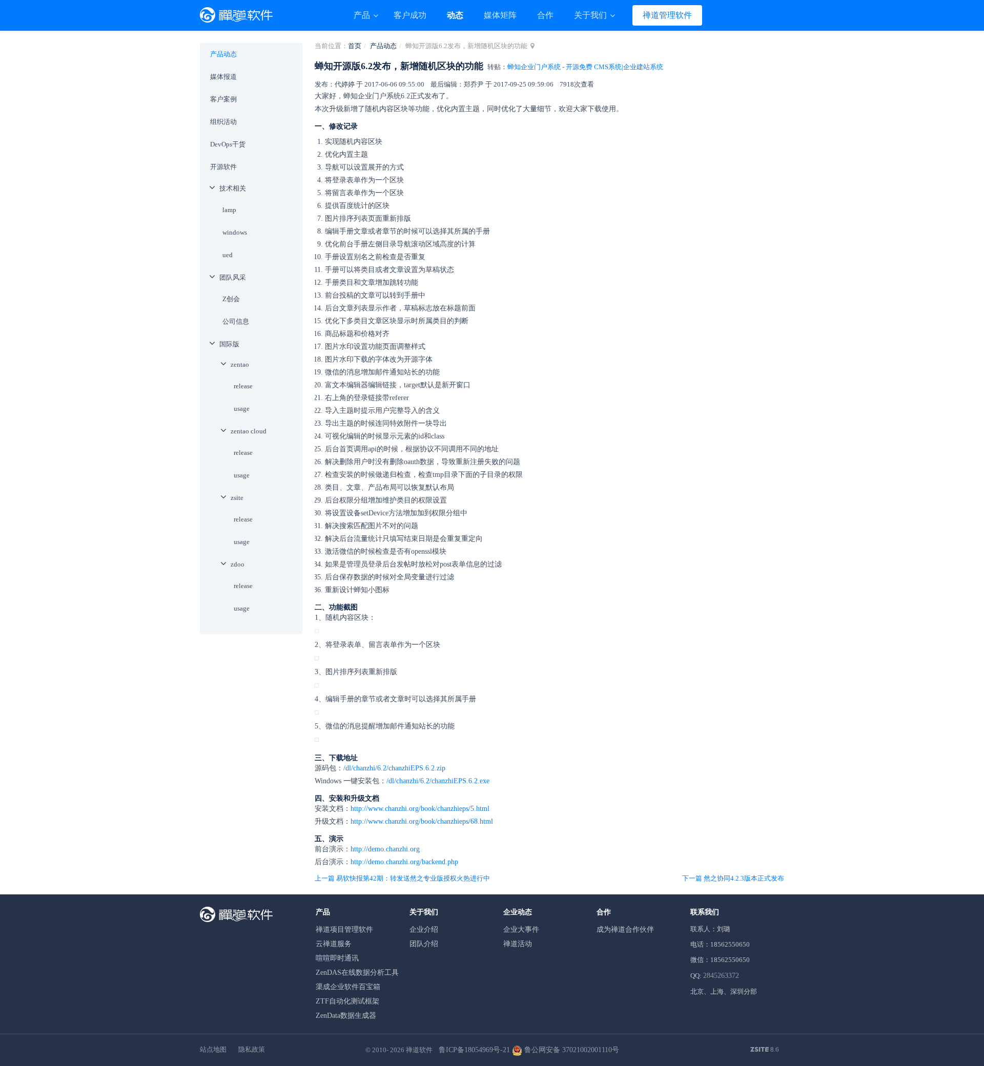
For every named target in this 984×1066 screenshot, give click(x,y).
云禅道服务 (334, 944)
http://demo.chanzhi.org (385, 849)
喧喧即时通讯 (337, 958)
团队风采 (232, 277)
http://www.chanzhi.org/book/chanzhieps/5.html (420, 808)
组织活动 (223, 122)
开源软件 (223, 167)
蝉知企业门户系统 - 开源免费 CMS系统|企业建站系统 (585, 67)
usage (242, 408)
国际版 (229, 344)
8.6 (764, 1050)
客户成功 (410, 15)
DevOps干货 (227, 144)
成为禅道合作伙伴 (625, 929)
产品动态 (383, 46)
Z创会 (231, 299)
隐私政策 (251, 1049)
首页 (354, 46)
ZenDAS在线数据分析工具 (357, 972)
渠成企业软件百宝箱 (348, 987)
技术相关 (232, 188)
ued (227, 255)
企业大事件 (521, 929)
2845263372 (721, 975)
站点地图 (213, 1049)
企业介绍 (423, 929)
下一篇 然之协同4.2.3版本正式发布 (733, 878)
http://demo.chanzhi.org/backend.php (404, 862)
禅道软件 (419, 1050)
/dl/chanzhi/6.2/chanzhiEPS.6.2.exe (437, 781)
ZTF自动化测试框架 (347, 1001)
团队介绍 (423, 944)
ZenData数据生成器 (346, 1015)
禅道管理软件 (667, 15)
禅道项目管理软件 (344, 929)
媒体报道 (223, 76)
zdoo (237, 564)
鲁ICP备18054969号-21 (474, 1050)
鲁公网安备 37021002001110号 (570, 1050)
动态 (455, 15)
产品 (363, 15)
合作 (545, 15)
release (243, 386)
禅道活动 (517, 944)
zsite (237, 497)
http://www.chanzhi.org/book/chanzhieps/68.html (422, 821)
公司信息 (235, 321)
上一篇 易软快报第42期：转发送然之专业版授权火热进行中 (402, 878)
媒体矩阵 (500, 15)
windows (234, 232)
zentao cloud (248, 431)
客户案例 (223, 99)
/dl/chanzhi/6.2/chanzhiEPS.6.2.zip (394, 768)
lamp (229, 210)
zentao (240, 364)
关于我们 (591, 15)
